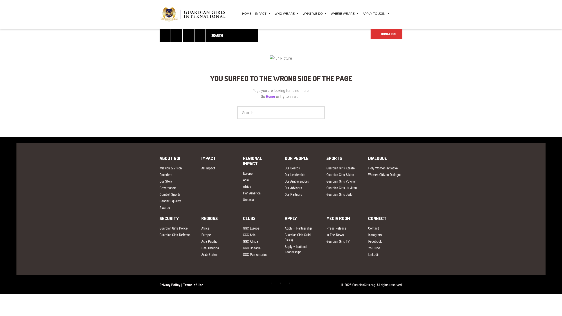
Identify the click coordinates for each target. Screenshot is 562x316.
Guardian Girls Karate (340, 168)
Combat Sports (170, 194)
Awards (165, 208)
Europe (248, 173)
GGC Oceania (252, 248)
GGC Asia (249, 235)
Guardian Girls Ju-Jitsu (341, 188)
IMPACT (261, 13)
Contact (373, 228)
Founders (166, 175)
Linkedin (373, 255)
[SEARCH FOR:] (232, 35)
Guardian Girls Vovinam (341, 181)
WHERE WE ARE (343, 13)
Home (271, 96)
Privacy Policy (170, 285)
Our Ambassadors (297, 181)
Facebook (375, 241)
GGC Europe (251, 228)
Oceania (248, 200)
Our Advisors (293, 188)
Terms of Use (193, 285)
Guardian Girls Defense (175, 235)
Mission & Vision (171, 168)
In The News (335, 235)
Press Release (336, 228)
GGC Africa (250, 241)
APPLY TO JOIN (374, 13)
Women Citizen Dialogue (385, 175)
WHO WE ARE (285, 13)
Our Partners (293, 194)
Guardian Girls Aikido (340, 175)
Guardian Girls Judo (339, 194)
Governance (168, 188)
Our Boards (292, 168)
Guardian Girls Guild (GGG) (298, 237)
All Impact (208, 168)
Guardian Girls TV (338, 241)
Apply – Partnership (298, 228)
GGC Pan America (255, 255)
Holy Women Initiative (383, 168)
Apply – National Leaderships (296, 249)
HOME (246, 13)
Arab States (209, 255)
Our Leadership (295, 175)
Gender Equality (170, 201)
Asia (246, 180)
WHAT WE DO (313, 13)
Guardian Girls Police (174, 228)
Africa (247, 187)
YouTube (374, 248)
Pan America (252, 193)
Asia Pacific (209, 241)
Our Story (166, 181)
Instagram (375, 235)
